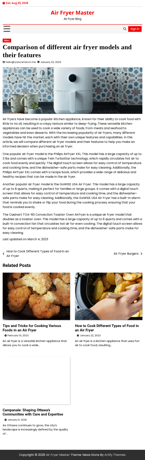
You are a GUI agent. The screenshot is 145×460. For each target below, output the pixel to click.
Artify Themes (114, 455)
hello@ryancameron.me (21, 62)
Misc (7, 40)
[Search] (124, 29)
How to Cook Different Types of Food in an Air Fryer (107, 328)
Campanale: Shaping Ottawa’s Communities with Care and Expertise (33, 412)
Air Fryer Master (72, 12)
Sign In (134, 29)
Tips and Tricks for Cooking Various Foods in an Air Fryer (32, 328)
